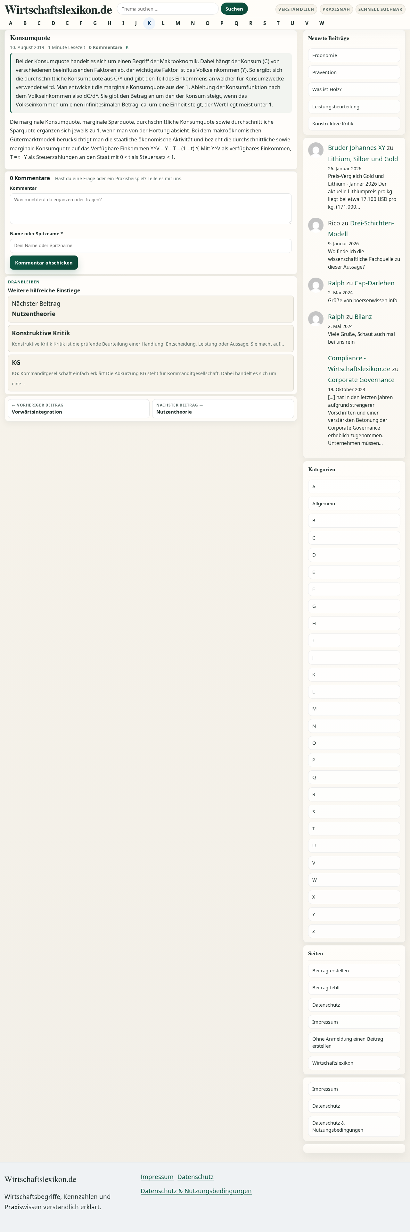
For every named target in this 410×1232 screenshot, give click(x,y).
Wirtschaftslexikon (332, 1063)
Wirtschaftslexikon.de (58, 9)
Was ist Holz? (327, 89)
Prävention (324, 72)
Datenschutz (326, 1005)
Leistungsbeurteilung (336, 106)
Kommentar (23, 188)
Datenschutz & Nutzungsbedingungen (337, 1126)
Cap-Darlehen (375, 283)
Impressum (325, 1021)
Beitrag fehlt (326, 987)
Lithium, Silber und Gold (363, 159)
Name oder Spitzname (36, 233)
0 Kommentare (105, 47)
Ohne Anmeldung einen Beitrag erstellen (347, 1042)
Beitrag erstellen (330, 970)
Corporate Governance (361, 380)
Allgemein (323, 503)
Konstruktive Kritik (332, 123)
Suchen (234, 8)
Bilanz (363, 317)
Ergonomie (324, 55)
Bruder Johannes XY (356, 148)
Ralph (336, 283)
